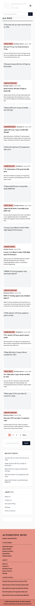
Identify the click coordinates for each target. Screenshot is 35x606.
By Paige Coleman (19, 44)
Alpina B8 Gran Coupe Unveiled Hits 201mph (15, 588)
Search (26, 443)
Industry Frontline (7, 551)
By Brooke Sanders (9, 293)
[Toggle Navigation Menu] (30, 5)
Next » (24, 435)
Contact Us (8, 500)
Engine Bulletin (6, 549)
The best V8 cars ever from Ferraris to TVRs (14, 581)
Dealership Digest (7, 546)
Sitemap (7, 507)
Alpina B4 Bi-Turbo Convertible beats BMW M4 (15, 595)
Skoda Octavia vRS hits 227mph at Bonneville (15, 585)
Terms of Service (10, 511)
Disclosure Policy (10, 504)
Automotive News (14, 535)
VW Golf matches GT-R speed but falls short (15, 592)
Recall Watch (6, 553)
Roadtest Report (7, 556)
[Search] (30, 14)
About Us (7, 497)
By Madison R (20, 127)
